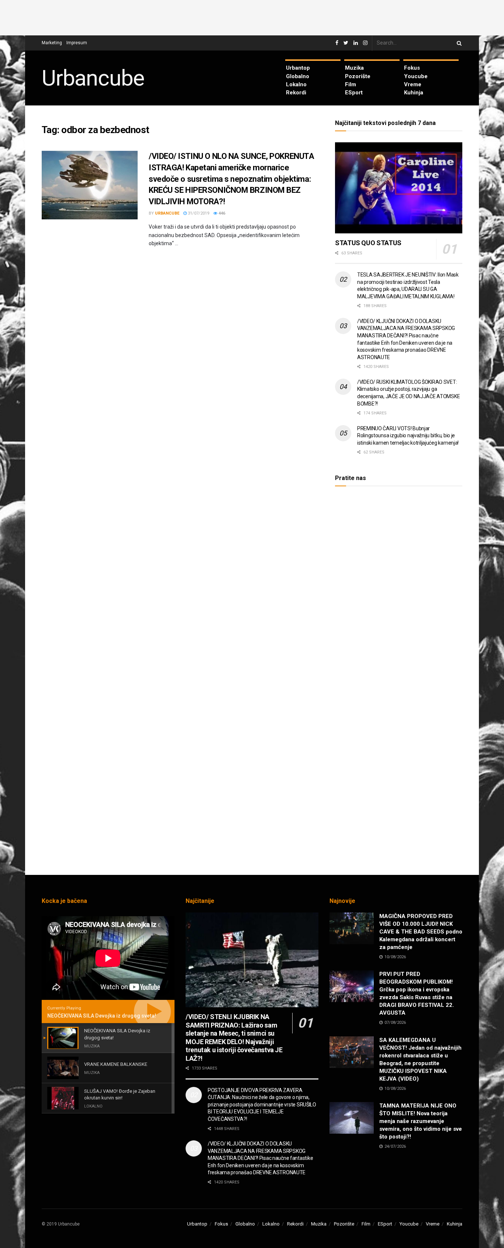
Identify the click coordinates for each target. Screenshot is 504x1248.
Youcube (416, 76)
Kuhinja (413, 92)
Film (350, 84)
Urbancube (93, 78)
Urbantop (298, 68)
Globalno (297, 76)
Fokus (412, 68)
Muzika (354, 68)
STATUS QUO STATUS (368, 243)
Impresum (76, 42)
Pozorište (357, 76)
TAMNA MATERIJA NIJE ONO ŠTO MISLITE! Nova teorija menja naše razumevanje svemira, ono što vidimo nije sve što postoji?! (420, 1121)
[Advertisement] (252, 16)
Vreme (412, 84)
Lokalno (296, 84)
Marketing (52, 42)
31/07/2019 (198, 213)
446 (221, 213)
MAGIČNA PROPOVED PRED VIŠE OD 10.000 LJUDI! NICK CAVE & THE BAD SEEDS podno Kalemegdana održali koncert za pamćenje (420, 931)
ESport (354, 92)
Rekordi (296, 92)
